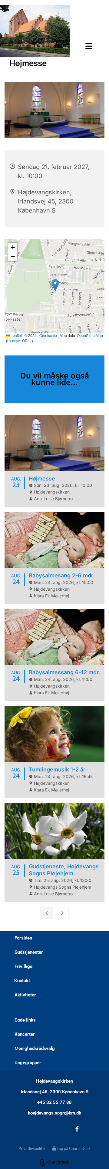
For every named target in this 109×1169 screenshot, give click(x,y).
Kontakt (22, 980)
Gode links (25, 1020)
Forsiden (23, 938)
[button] (52, 46)
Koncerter (25, 1034)
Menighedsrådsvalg (35, 1048)
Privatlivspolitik (31, 1148)
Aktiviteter (25, 995)
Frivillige (23, 966)
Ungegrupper (28, 1062)
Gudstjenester (29, 952)
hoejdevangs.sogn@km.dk (54, 1113)
